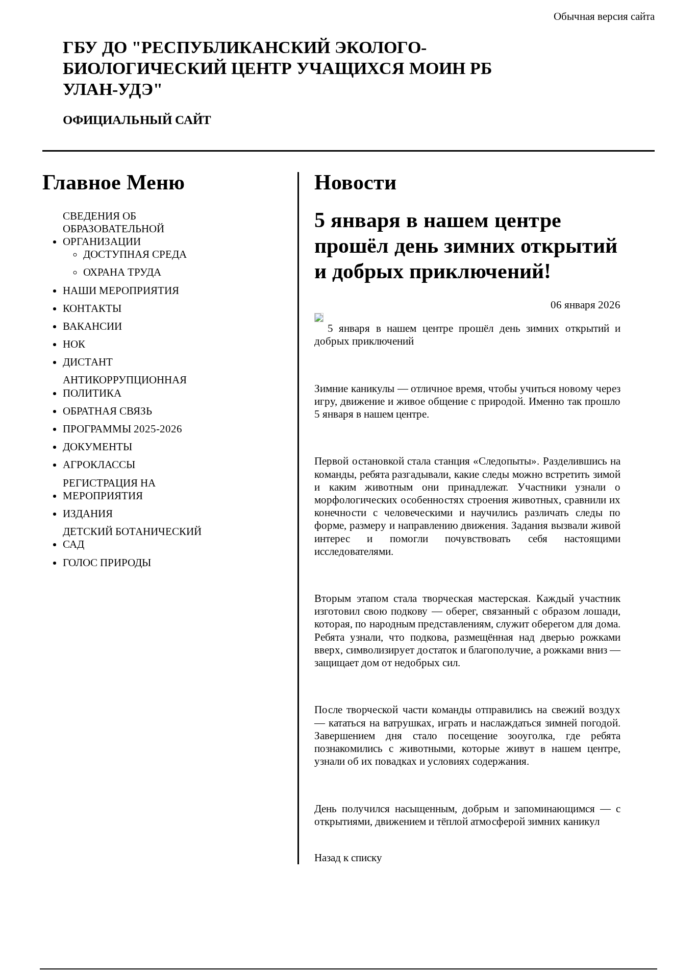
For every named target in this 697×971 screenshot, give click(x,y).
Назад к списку (348, 858)
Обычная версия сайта (604, 16)
